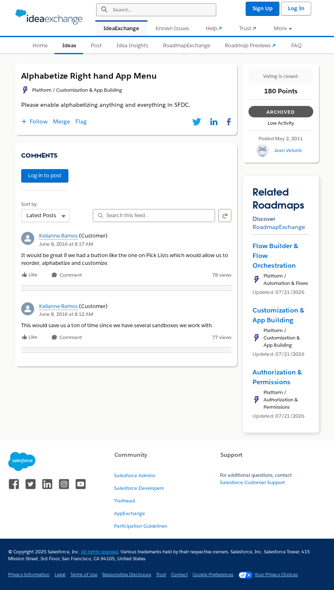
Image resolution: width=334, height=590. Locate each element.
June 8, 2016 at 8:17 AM (66, 243)
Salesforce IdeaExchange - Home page (48, 17)
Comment (70, 275)
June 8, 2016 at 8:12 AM (66, 313)
